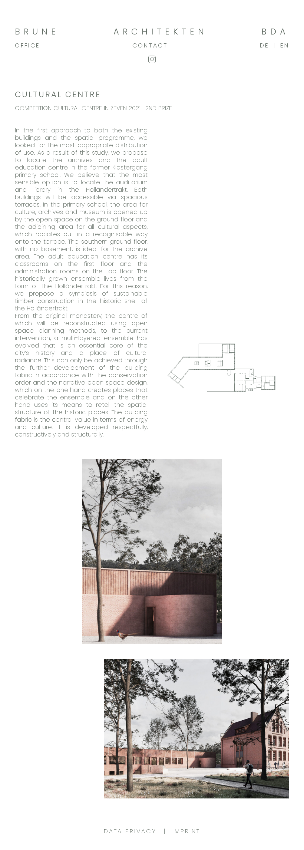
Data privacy (130, 831)
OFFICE (27, 45)
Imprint (186, 831)
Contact (150, 45)
